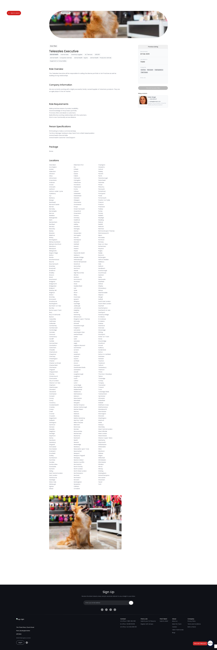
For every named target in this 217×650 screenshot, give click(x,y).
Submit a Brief (164, 621)
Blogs (173, 632)
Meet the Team (176, 624)
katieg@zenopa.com (155, 101)
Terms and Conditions (194, 624)
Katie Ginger (152, 97)
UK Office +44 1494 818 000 (128, 627)
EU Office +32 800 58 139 (127, 624)
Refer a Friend (192, 627)
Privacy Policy (192, 621)
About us (174, 621)
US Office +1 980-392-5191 (128, 621)
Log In (20, 642)
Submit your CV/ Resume (148, 621)
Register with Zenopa (147, 624)
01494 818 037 (153, 99)
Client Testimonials (178, 630)
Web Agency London (25, 638)
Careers (174, 627)
